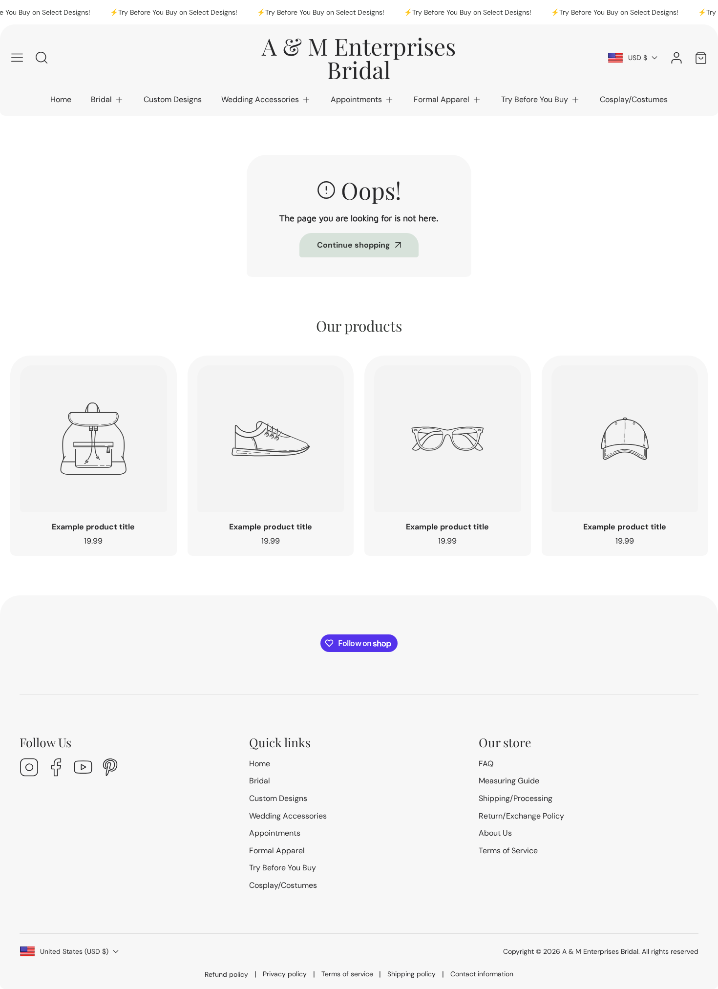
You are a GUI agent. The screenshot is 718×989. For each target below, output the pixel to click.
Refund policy (226, 974)
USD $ (637, 57)
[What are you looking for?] (41, 57)
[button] (107, 99)
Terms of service (347, 973)
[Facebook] (56, 768)
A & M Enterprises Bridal (600, 951)
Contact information (481, 973)
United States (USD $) (74, 951)
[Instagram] (29, 768)
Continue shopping (353, 245)
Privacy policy (285, 973)
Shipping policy (411, 973)
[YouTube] (83, 768)
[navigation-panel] (17, 57)
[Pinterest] (110, 768)
